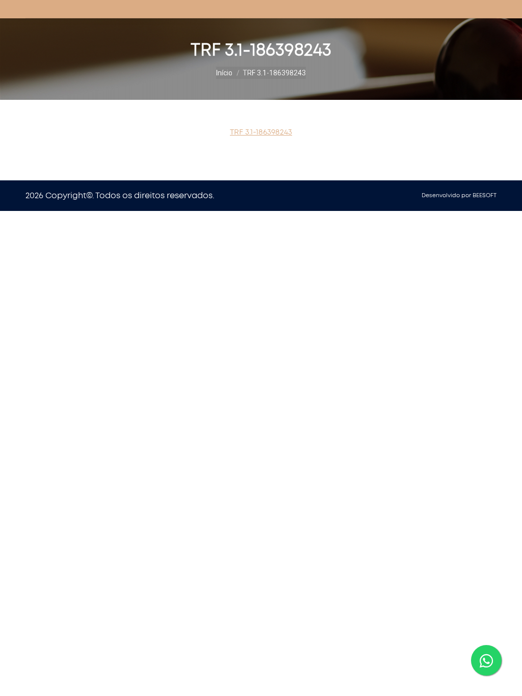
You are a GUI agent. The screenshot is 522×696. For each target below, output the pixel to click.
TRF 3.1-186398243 (261, 132)
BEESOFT (485, 195)
